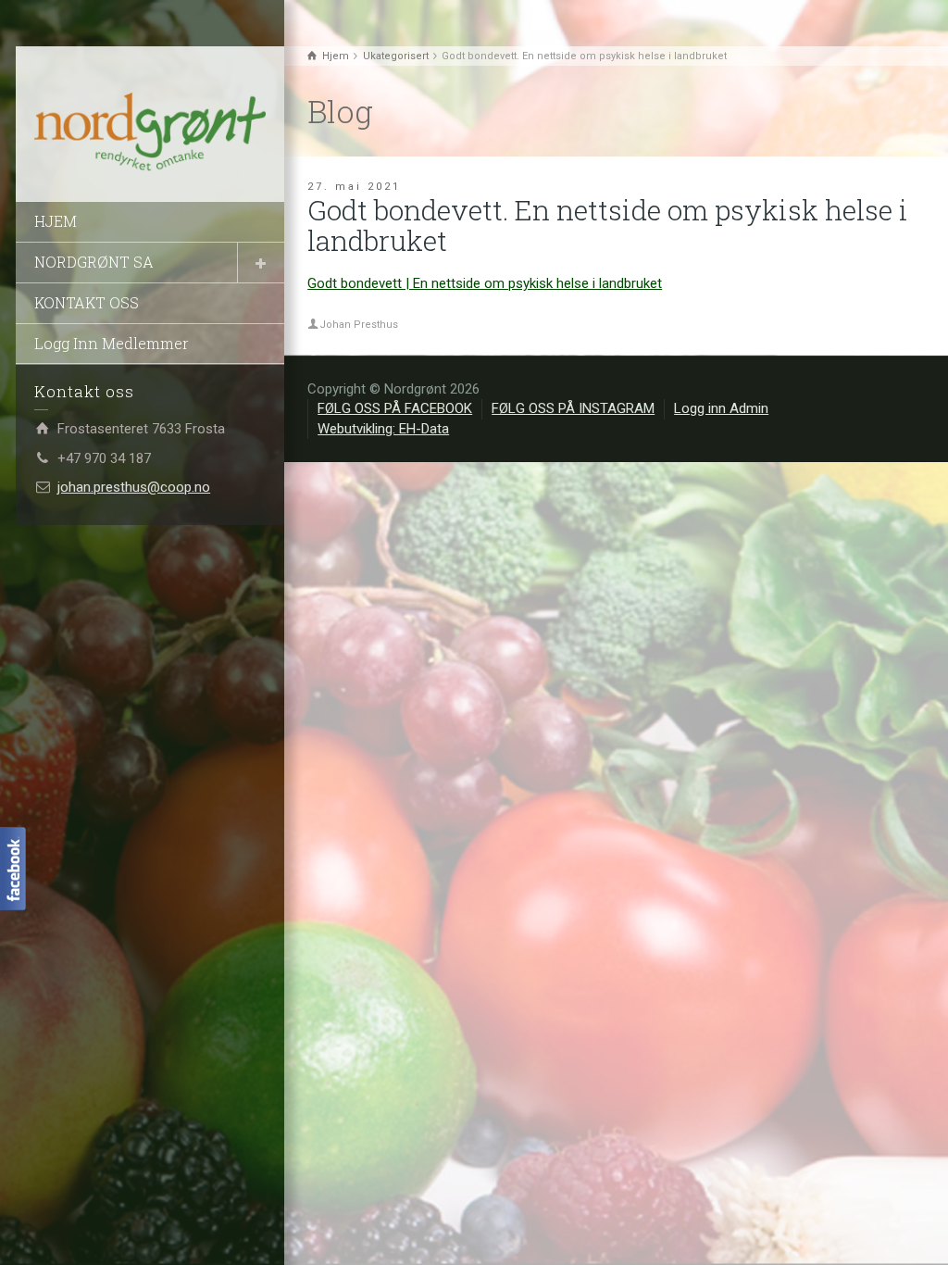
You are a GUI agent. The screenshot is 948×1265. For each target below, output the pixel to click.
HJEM (55, 221)
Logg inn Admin (721, 408)
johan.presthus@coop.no (133, 487)
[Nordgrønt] (150, 132)
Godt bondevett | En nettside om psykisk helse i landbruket (484, 283)
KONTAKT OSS (86, 302)
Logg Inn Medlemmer (111, 343)
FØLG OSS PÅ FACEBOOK (395, 408)
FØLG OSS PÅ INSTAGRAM (573, 408)
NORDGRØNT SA (94, 261)
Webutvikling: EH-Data (383, 428)
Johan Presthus (358, 325)
